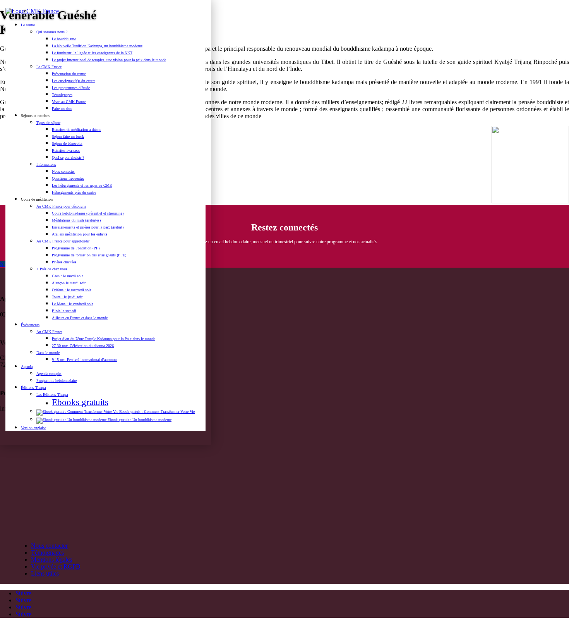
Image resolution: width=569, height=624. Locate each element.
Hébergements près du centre (74, 192)
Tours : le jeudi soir (67, 297)
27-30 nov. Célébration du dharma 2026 (83, 346)
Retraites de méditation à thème (76, 129)
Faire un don (62, 109)
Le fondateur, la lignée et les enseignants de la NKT (92, 53)
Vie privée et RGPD (56, 566)
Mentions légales (51, 559)
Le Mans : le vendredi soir (72, 304)
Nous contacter (63, 171)
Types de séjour (48, 122)
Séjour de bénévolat (67, 143)
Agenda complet (49, 373)
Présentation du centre (69, 74)
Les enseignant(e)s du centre (73, 81)
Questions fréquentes (68, 178)
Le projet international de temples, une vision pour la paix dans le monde (109, 60)
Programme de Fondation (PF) (75, 248)
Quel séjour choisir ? (68, 157)
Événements (30, 325)
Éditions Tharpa (33, 387)
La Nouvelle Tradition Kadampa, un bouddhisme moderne (97, 46)
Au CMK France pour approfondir (62, 241)
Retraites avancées (66, 150)
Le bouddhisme (64, 39)
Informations (46, 164)
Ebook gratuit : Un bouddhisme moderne (138, 420)
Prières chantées (64, 262)
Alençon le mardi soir (69, 283)
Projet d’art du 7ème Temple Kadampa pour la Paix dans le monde (103, 339)
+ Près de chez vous (51, 269)
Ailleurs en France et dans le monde (80, 318)
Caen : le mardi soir (67, 276)
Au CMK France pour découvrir (61, 206)
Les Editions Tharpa (52, 394)
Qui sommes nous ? (51, 32)
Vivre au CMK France (69, 102)
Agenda (27, 366)
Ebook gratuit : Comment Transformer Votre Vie (156, 411)
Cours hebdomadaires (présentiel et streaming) (87, 213)
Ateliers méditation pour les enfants (79, 234)
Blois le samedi (64, 311)
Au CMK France (49, 332)
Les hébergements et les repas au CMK (82, 185)
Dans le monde (48, 353)
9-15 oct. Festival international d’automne (84, 360)
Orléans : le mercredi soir (71, 290)
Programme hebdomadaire (56, 380)
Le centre (28, 25)
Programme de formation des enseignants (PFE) (89, 255)
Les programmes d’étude (71, 88)
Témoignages (62, 95)
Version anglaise (33, 428)
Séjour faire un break (68, 136)
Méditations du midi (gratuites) (76, 220)
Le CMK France (49, 67)
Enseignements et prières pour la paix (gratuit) (87, 227)
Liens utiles (45, 573)
